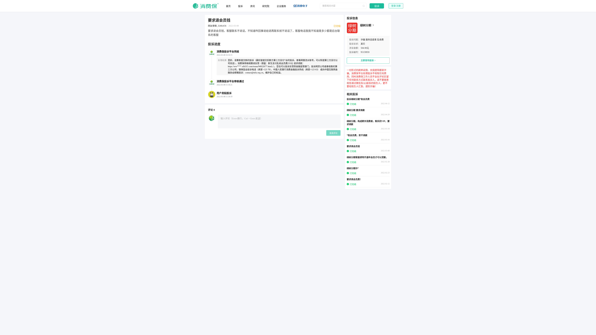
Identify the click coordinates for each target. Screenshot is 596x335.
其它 (363, 44)
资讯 (252, 6)
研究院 (265, 6)
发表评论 (333, 133)
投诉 (240, 6)
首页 (228, 6)
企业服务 (281, 6)
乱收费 (380, 39)
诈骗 (363, 39)
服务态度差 (371, 39)
